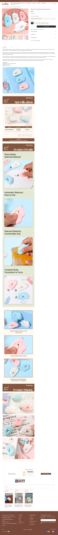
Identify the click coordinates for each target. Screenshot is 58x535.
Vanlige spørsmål (21, 522)
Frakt (12, 46)
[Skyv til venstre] (4, 21)
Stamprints (5, 531)
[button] (33, 16)
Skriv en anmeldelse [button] (46, 473)
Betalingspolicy (32, 518)
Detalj (4, 46)
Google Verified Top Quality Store (7, 519)
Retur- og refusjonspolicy (33, 521)
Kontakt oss (20, 516)
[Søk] (51, 4)
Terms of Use (51, 522)
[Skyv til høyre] (26, 21)
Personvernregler (32, 524)
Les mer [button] (6, 507)
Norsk (3, 529)
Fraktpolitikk (31, 519)
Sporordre (20, 518)
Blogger (20, 519)
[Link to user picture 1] (9, 498)
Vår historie (31, 516)
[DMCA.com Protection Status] (10, 531)
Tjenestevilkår (32, 522)
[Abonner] (55, 520)
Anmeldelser (20, 521)
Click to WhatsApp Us (13, 523)
